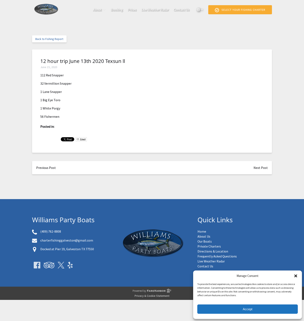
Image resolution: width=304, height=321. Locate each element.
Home (201, 231)
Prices (132, 10)
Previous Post (46, 168)
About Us (203, 236)
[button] (296, 276)
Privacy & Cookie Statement (152, 296)
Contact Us (181, 10)
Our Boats (204, 241)
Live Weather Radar (155, 10)
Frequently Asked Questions (217, 256)
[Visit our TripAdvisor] (49, 265)
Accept (247, 309)
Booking (117, 10)
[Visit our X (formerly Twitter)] (61, 265)
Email (83, 139)
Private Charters (209, 246)
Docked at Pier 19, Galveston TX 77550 (67, 249)
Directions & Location (212, 251)
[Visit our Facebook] (37, 265)
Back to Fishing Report (49, 39)
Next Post (261, 168)
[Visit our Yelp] (70, 265)
